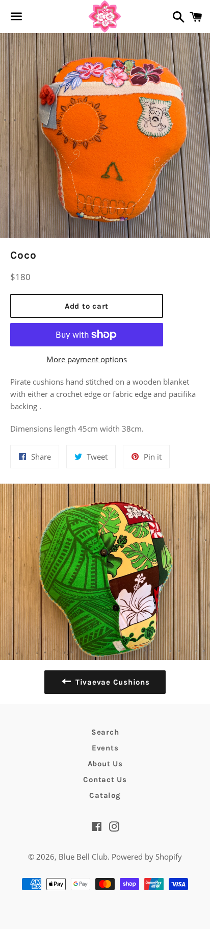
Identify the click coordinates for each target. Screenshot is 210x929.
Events (105, 747)
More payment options (86, 359)
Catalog (104, 795)
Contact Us (105, 779)
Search (105, 732)
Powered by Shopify (147, 856)
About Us (105, 763)
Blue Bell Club (83, 856)
